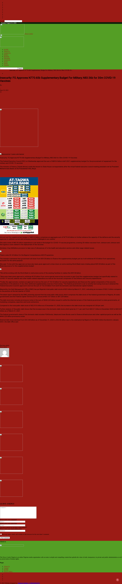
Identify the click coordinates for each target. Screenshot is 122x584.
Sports (6, 16)
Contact (6, 568)
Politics (6, 7)
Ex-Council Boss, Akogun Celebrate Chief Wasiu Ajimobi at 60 (24, 385)
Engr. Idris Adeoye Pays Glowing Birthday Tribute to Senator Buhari (27, 477)
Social (6, 14)
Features (6, 18)
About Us (7, 4)
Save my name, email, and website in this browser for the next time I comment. (25, 534)
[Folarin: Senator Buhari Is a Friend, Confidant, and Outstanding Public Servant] (11, 496)
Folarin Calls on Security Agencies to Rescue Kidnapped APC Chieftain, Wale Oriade (33, 431)
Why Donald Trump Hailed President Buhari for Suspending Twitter (29, 345)
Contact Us (7, 6)
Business (6, 9)
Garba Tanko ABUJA (6, 87)
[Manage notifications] (117, 579)
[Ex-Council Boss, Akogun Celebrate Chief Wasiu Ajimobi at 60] (11, 381)
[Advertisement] (22, 150)
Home (2, 70)
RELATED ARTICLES (8, 362)
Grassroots (7, 12)
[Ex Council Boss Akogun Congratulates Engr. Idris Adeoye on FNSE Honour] (11, 450)
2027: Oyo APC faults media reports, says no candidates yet (23, 408)
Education (7, 11)
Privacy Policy (8, 571)
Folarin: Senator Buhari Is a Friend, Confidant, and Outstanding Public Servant (31, 500)
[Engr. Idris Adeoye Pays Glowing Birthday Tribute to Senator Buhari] (11, 473)
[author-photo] (4, 356)
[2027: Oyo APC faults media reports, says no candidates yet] (11, 404)
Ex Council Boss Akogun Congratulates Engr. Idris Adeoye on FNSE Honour (30, 454)
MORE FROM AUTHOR (24, 362)
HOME (6, 2)
